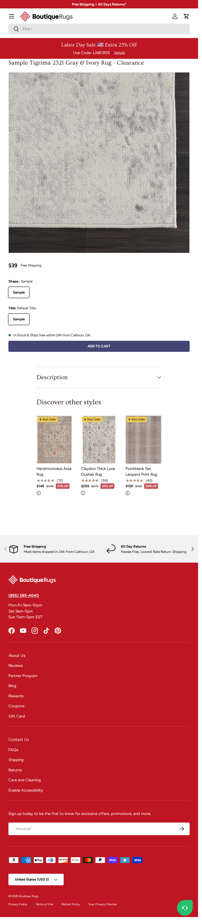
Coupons (16, 706)
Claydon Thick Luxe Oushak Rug (98, 471)
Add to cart (99, 346)
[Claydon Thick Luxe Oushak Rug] (99, 440)
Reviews (15, 665)
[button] (186, 16)
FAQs (13, 749)
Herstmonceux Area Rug (54, 471)
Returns (15, 770)
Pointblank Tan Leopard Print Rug (141, 471)
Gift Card (16, 716)
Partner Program (23, 675)
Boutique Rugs (28, 896)
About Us (16, 655)
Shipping (16, 759)
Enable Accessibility (25, 790)
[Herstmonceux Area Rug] (55, 440)
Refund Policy (71, 904)
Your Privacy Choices (102, 904)
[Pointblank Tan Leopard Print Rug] (143, 440)
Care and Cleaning (24, 780)
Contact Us (18, 739)
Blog (12, 685)
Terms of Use (44, 904)
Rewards (16, 696)
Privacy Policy (17, 904)
